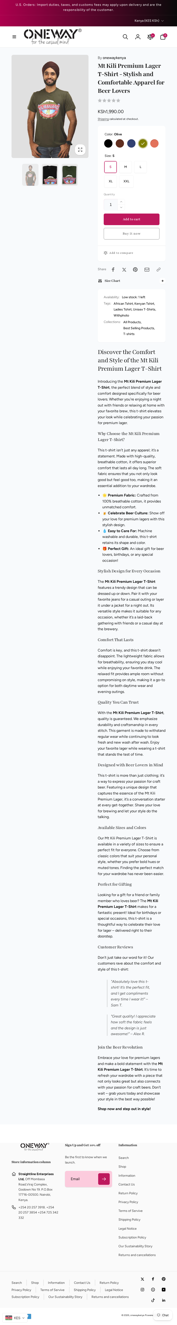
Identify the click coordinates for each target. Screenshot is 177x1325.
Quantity (109, 194)
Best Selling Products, (139, 328)
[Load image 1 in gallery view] (30, 175)
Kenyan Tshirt (144, 304)
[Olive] (143, 143)
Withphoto (121, 315)
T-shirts (129, 334)
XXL (126, 181)
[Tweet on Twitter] (124, 269)
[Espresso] (120, 143)
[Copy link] (158, 269)
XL (110, 181)
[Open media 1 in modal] (50, 106)
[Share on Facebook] (113, 269)
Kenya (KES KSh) (147, 21)
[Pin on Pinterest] (135, 269)
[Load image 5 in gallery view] (70, 175)
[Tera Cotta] (154, 143)
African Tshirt (123, 304)
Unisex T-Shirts (144, 309)
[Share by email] (147, 270)
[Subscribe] (104, 1179)
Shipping (103, 119)
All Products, (132, 322)
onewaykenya (112, 58)
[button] (14, 37)
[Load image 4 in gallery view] (50, 175)
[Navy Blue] (131, 143)
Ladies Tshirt (123, 309)
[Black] (108, 143)
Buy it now (132, 233)
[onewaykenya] (35, 1150)
